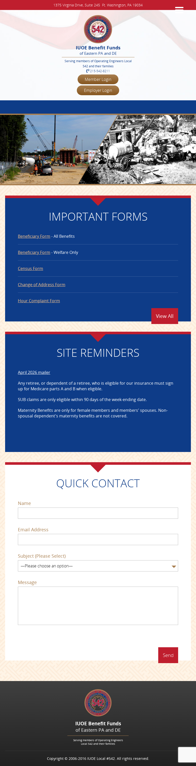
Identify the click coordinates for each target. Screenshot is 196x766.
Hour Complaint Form (39, 301)
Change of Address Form (41, 284)
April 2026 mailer (34, 372)
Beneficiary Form (34, 236)
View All (165, 316)
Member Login (98, 79)
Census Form (30, 268)
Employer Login (98, 90)
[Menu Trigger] (179, 10)
